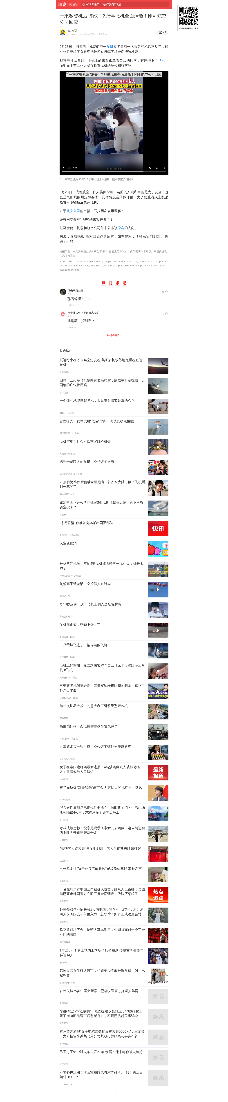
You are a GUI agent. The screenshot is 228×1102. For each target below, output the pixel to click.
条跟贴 (113, 335)
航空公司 (73, 211)
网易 (62, 4)
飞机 (161, 60)
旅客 (121, 228)
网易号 (73, 4)
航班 (110, 46)
